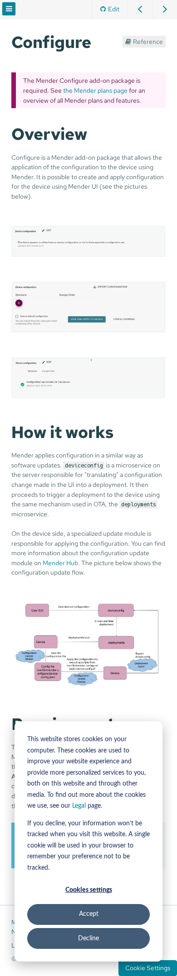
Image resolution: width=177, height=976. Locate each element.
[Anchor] (99, 41)
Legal (79, 806)
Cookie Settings (147, 968)
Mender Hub (60, 562)
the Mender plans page (95, 90)
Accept (88, 914)
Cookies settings (88, 890)
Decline (88, 938)
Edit (113, 9)
